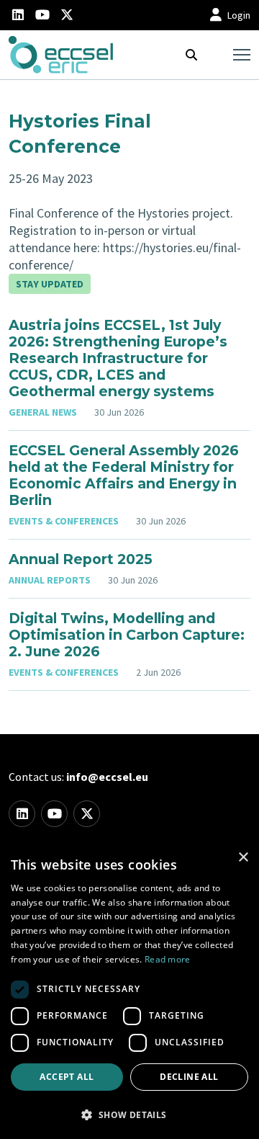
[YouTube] (42, 15)
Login (238, 15)
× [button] (242, 857)
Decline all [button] (189, 1077)
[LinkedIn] (18, 15)
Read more (168, 959)
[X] (67, 15)
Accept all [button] (67, 1077)
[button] (129, 1114)
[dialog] (129, 990)
